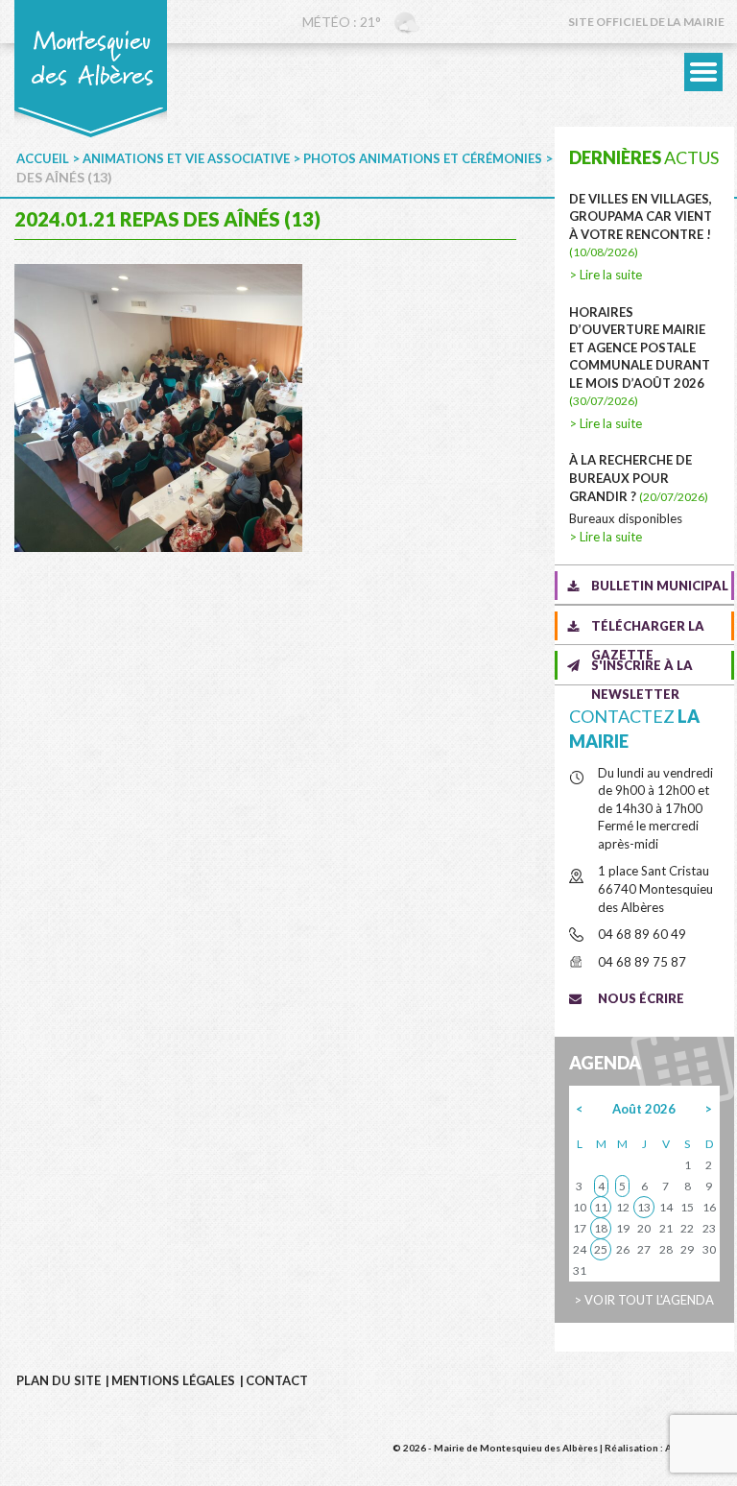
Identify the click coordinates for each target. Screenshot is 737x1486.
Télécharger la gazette (647, 629)
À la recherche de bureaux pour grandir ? (638, 477)
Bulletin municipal (659, 585)
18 (600, 1228)
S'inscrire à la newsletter (642, 669)
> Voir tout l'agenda (644, 1299)
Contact (277, 1380)
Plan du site (58, 1380)
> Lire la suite (605, 274)
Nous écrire (641, 998)
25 (600, 1249)
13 (644, 1207)
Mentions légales (173, 1380)
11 (600, 1207)
